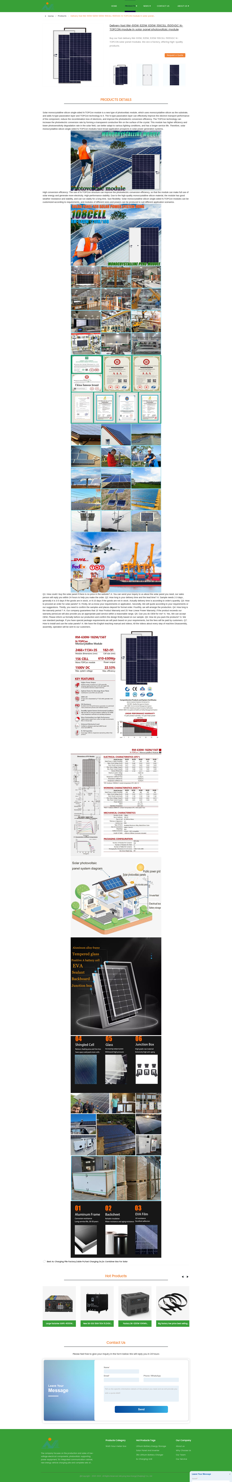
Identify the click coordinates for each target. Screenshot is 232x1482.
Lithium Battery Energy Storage (151, 1446)
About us (182, 6)
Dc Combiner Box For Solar (115, 1261)
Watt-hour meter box (116, 1446)
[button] (182, 1277)
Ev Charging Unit (144, 1459)
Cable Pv (80, 1261)
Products (130, 6)
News (146, 6)
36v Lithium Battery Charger (149, 1454)
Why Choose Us (183, 1450)
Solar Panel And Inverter (147, 1450)
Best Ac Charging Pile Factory (61, 1261)
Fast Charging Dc (93, 1261)
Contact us (163, 6)
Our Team (181, 1454)
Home (114, 6)
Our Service (181, 1459)
